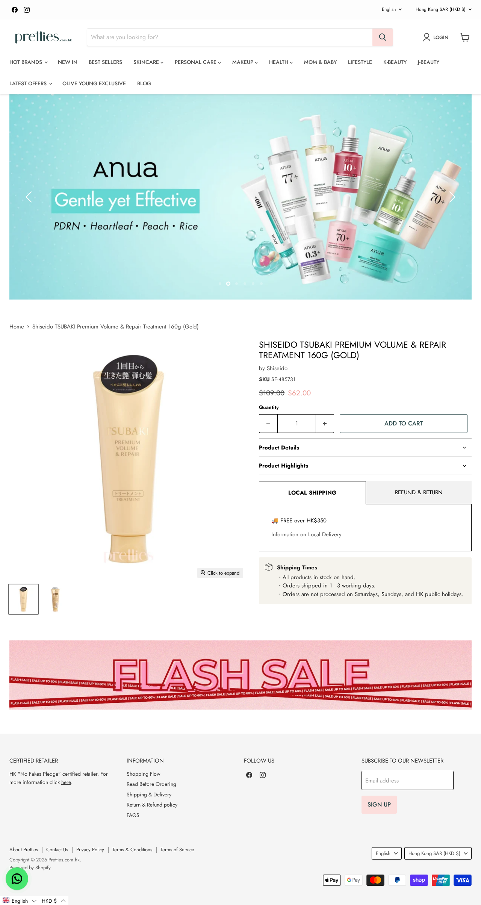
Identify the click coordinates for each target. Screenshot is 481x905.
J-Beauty (428, 62)
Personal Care (196, 62)
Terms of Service (177, 849)
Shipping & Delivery (149, 794)
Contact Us (57, 849)
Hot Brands (26, 62)
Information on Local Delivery (306, 534)
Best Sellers (105, 62)
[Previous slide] (30, 196)
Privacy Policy (90, 849)
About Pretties (23, 849)
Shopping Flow (143, 774)
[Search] (382, 37)
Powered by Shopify (30, 867)
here (66, 782)
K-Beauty (395, 62)
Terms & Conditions (132, 849)
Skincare (146, 62)
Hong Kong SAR (441, 9)
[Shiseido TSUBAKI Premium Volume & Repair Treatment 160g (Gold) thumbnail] (23, 599)
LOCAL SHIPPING (312, 493)
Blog (144, 83)
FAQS (133, 815)
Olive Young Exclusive (94, 83)
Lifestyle (360, 62)
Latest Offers (28, 83)
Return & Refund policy (152, 804)
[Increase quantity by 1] (325, 423)
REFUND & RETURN (419, 492)
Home (16, 327)
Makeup (243, 62)
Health (279, 62)
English (389, 9)
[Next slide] (450, 196)
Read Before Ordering (151, 784)
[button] (19, 900)
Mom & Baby (320, 62)
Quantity (269, 407)
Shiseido (277, 368)
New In (67, 62)
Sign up (379, 804)
